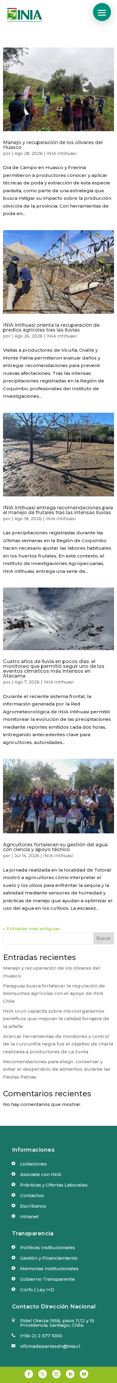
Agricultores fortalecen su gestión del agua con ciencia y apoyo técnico (55, 847)
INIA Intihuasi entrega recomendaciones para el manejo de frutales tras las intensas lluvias (58, 510)
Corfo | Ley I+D (37, 1289)
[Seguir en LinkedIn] (70, 1374)
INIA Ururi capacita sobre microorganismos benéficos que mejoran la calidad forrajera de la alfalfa (56, 1018)
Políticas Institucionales (47, 1247)
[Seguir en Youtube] (84, 1374)
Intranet (29, 1216)
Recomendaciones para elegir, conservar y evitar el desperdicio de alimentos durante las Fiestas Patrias (56, 1069)
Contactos (32, 1195)
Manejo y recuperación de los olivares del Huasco (53, 145)
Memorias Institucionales (49, 1268)
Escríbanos (33, 1206)
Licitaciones (33, 1164)
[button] (102, 12)
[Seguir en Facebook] (29, 1374)
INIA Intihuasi (61, 153)
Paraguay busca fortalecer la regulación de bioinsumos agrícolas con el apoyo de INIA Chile (54, 993)
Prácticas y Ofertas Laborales (54, 1185)
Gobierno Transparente (47, 1279)
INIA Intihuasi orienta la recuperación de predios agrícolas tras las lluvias (51, 327)
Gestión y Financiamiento (49, 1258)
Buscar (103, 938)
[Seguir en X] (42, 1374)
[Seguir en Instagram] (56, 1374)
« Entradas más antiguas (31, 928)
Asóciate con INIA (40, 1174)
